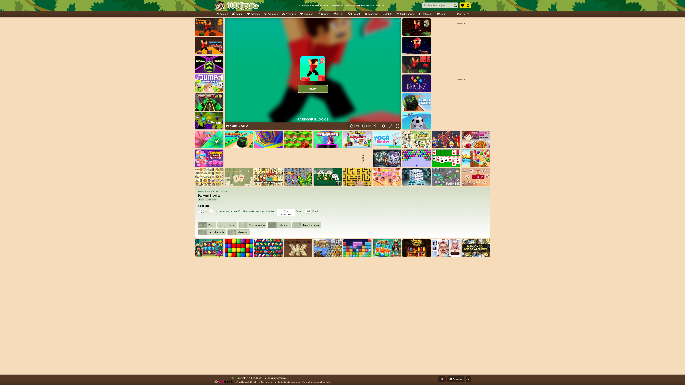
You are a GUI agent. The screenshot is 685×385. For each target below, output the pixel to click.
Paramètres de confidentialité (316, 382)
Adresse (255, 13)
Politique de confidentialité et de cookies (280, 382)
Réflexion (427, 13)
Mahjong (373, 13)
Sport (443, 13)
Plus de (461, 13)
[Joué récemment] (468, 5)
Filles (340, 13)
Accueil (224, 13)
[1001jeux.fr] (237, 5)
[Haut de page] (468, 379)
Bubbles (308, 13)
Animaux (273, 13)
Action (239, 13)
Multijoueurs (407, 13)
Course (325, 13)
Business (457, 379)
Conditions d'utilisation (247, 382)
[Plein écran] (397, 126)
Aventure (291, 13)
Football (355, 13)
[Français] (442, 379)
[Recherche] (455, 5)
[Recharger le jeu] (383, 126)
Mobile (388, 13)
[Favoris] (462, 5)
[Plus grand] (390, 126)
